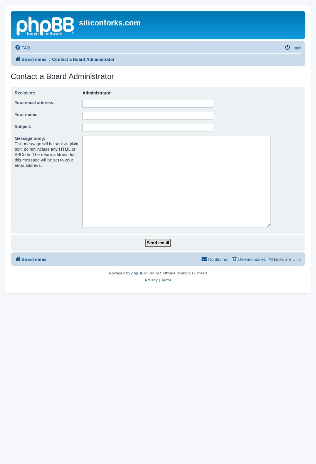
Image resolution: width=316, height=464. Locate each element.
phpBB (137, 273)
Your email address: (35, 102)
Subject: (23, 126)
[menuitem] (22, 47)
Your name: (26, 114)
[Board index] (46, 25)
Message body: (30, 138)
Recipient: (25, 93)
